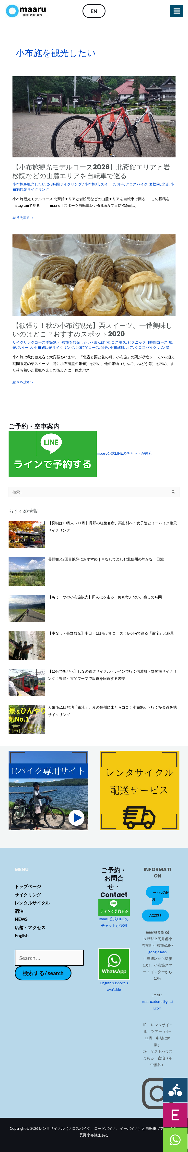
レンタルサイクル (32, 902)
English (22, 935)
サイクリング (28, 894)
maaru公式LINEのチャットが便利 (124, 453)
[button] (94, 11)
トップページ (28, 886)
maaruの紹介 (160, 895)
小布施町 (91, 184)
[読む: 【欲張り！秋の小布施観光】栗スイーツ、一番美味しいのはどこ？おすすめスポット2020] (94, 275)
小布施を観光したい (29, 184)
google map (157, 952)
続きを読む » (22, 217)
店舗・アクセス (30, 927)
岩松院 (154, 184)
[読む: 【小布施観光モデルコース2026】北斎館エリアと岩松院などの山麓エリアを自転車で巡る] (94, 116)
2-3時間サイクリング (64, 184)
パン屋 (163, 347)
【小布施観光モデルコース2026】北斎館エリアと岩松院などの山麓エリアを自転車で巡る (91, 171)
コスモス (118, 342)
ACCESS (155, 915)
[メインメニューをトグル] (176, 11)
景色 (104, 347)
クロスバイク (137, 184)
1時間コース (157, 342)
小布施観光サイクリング (54, 347)
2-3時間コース (87, 347)
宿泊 (19, 911)
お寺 (120, 184)
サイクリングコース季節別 (34, 342)
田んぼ (99, 342)
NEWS (21, 919)
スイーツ (108, 184)
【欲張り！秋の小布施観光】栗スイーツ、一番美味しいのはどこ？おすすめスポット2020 (92, 330)
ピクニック (137, 342)
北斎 (165, 184)
